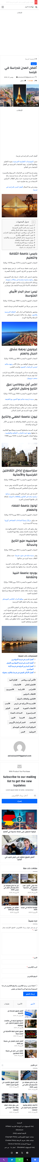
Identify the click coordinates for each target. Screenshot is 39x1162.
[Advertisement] (19, 33)
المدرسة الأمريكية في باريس (24, 703)
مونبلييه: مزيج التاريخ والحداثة (24, 242)
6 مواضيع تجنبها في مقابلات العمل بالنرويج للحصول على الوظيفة (13, 1023)
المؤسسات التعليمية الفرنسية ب (22, 161)
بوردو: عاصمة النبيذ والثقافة (24, 245)
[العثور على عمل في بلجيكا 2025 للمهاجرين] (31, 1054)
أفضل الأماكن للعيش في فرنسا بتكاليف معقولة (17, 672)
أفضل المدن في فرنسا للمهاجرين (22, 659)
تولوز (7, 708)
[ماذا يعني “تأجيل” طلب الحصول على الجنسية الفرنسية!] (28, 879)
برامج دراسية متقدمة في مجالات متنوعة (19, 280)
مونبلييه (31, 732)
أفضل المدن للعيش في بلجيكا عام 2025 (13, 1042)
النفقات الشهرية (28, 708)
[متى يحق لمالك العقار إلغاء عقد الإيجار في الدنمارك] (10, 1098)
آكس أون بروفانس (27, 680)
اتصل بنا (13, 1147)
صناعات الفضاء (15, 713)
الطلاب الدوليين (28, 694)
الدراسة (21, 689)
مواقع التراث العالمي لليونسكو (13, 599)
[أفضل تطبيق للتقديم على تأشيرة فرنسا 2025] (10, 1075)
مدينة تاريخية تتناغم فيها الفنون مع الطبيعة (19, 399)
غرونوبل (31, 718)
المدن (7, 703)
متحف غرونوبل (32, 378)
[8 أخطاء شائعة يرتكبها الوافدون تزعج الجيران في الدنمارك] (29, 1098)
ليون (12, 718)
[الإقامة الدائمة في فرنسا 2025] (28, 900)
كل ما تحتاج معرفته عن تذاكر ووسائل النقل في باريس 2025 (11, 887)
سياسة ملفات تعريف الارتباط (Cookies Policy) (19, 1140)
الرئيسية (32, 59)
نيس (22, 732)
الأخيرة (20, 1004)
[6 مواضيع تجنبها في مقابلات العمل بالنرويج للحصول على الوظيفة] (31, 1024)
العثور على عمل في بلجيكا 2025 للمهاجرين (14, 1052)
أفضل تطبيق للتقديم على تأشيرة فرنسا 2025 (10, 1083)
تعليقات (6, 1004)
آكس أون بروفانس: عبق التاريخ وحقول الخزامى (18, 232)
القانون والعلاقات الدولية (25, 699)
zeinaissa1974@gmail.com (26, 77)
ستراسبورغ (30, 713)
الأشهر (32, 1004)
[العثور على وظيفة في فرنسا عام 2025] (10, 900)
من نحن (6, 1147)
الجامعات (16, 684)
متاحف (31, 722)
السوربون (9, 689)
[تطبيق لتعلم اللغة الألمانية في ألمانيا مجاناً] (31, 1034)
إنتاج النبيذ (12, 680)
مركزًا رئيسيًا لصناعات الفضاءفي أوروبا (18, 520)
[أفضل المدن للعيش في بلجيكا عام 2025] (31, 1044)
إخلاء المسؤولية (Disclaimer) (26, 1147)
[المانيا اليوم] (29, 7)
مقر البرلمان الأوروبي (16, 722)
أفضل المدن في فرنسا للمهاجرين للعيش (20, 663)
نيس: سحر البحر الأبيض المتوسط (22, 228)
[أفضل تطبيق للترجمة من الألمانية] (31, 1014)
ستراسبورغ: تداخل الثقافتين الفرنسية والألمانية (18, 238)
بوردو (16, 708)
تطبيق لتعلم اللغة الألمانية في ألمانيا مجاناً (13, 1032)
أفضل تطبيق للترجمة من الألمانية (15, 1012)
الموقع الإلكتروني (32, 976)
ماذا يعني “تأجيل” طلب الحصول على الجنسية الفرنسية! (29, 887)
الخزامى (31, 689)
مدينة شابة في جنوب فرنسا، (24, 555)
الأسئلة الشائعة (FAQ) (19, 1133)
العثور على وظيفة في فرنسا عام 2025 (11, 908)
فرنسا (27, 59)
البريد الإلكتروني (32, 967)
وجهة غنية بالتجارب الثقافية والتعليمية (18, 433)
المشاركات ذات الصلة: (25, 247)
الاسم (35, 958)
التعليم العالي (29, 684)
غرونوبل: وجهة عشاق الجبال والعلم (22, 230)
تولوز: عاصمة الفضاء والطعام (24, 240)
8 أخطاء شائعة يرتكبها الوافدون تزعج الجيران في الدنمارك (29, 1107)
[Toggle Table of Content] (32, 222)
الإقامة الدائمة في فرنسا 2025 (29, 908)
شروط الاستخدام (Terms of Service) (19, 1144)
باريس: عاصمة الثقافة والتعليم (24, 225)
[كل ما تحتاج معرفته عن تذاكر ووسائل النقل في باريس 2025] (10, 879)
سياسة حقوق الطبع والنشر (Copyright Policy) (19, 1137)
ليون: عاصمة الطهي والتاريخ (24, 235)
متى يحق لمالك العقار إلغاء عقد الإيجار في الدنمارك (11, 1107)
